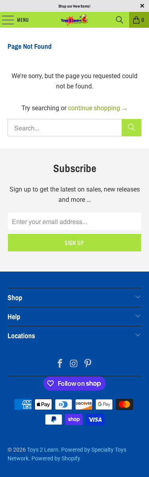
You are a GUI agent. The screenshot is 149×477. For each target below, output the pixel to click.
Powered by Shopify (55, 458)
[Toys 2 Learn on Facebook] (60, 364)
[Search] (119, 20)
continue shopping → (98, 108)
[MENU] (3, 20)
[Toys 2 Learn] (74, 20)
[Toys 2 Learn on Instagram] (74, 364)
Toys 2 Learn (42, 449)
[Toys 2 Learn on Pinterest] (88, 364)
